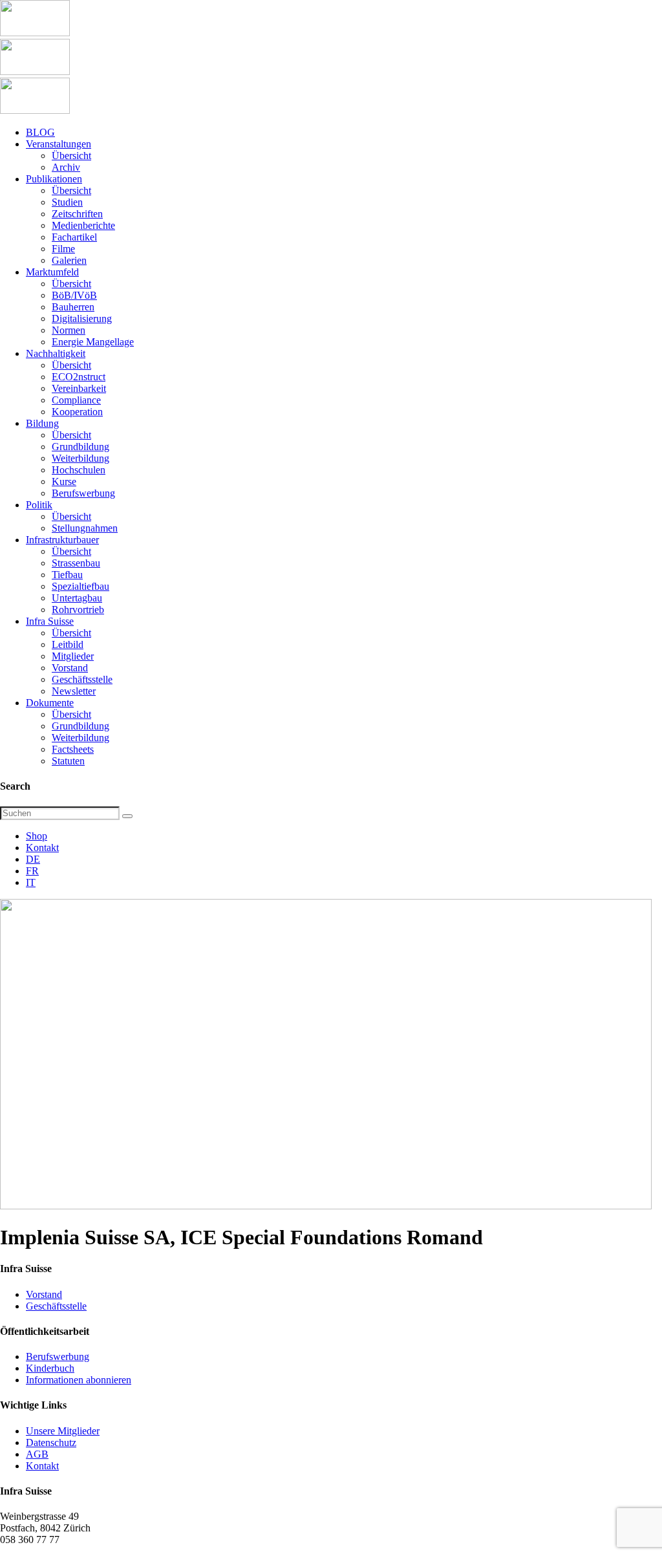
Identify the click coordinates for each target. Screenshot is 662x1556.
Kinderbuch (50, 1368)
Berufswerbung (57, 1356)
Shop (36, 835)
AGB (37, 1454)
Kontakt (42, 847)
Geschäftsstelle (56, 1306)
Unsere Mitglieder (63, 1430)
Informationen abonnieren (78, 1379)
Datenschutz (51, 1442)
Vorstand (44, 1294)
